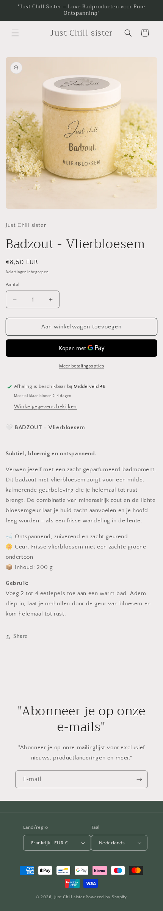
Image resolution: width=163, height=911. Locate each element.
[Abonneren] (139, 779)
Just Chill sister (69, 897)
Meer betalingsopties (81, 366)
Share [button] (20, 636)
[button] (15, 33)
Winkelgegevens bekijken (45, 407)
